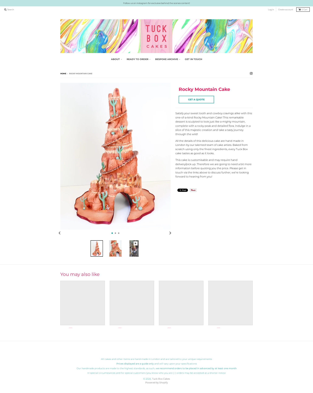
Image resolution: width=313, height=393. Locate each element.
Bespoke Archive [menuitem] (166, 59)
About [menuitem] (115, 59)
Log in (271, 9)
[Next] (170, 233)
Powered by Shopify (156, 382)
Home (63, 73)
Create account (285, 9)
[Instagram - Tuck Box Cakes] (251, 73)
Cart (304, 9)
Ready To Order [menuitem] (137, 59)
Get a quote (196, 99)
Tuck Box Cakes (161, 378)
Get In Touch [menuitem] (193, 59)
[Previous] (60, 233)
